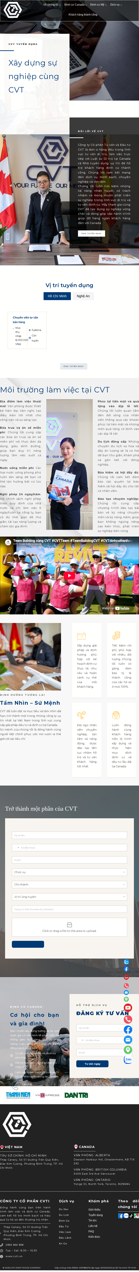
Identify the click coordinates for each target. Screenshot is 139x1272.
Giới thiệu (94, 1209)
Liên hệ (92, 1226)
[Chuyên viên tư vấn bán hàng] (27, 330)
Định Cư (64, 1220)
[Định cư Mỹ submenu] (106, 5)
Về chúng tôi (50, 4)
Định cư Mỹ (97, 4)
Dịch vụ (115, 4)
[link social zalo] (128, 962)
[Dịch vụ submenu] (121, 5)
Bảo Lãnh (65, 1237)
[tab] (57, 296)
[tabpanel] (69, 328)
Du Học (63, 1209)
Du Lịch (64, 1215)
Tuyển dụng (95, 1215)
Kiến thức (94, 1236)
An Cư (63, 1243)
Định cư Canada (74, 4)
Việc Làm (65, 1232)
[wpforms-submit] (28, 944)
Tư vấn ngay (92, 1063)
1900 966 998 (30, 1089)
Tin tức (92, 1220)
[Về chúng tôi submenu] (60, 5)
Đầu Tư (64, 1226)
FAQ (91, 1231)
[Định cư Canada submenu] (86, 5)
